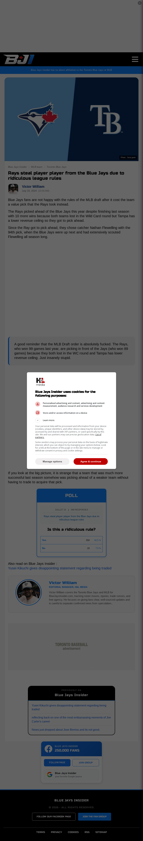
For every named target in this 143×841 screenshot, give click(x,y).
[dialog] (71, 420)
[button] (71, 420)
